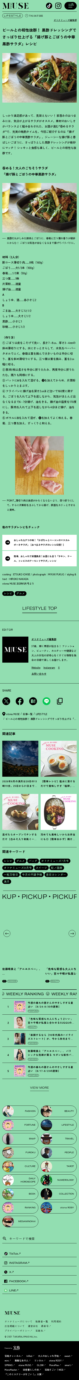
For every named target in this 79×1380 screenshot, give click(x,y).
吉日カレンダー (56, 874)
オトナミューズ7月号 (55, 861)
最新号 (45, 1326)
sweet (67, 1355)
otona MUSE (24, 1365)
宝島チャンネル (13, 1355)
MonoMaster (11, 1369)
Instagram (49, 667)
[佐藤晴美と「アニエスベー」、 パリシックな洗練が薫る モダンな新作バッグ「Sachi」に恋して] (22, 933)
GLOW (40, 1365)
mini (7, 1360)
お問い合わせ (38, 673)
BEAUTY (55, 981)
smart (68, 1365)
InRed (29, 1355)
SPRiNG (9, 1365)
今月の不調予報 (32, 874)
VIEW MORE (39, 1087)
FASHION (12, 981)
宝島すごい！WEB (54, 1369)
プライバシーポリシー (17, 1330)
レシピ (8, 593)
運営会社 (33, 1326)
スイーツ (41, 868)
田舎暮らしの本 (31, 1369)
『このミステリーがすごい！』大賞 (23, 1374)
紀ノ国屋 (57, 868)
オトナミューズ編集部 (65, 20)
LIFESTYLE (12, 15)
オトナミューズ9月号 (18, 868)
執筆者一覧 (41, 1321)
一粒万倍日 (11, 874)
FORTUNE (33, 1011)
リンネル (38, 1360)
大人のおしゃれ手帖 (48, 1355)
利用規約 (56, 1321)
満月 (7, 881)
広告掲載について (15, 1326)
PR (4, 981)
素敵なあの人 (21, 1360)
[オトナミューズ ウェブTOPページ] (41, 1313)
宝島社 (39, 1330)
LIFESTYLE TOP (39, 608)
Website (35, 667)
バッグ (33, 861)
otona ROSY (55, 1360)
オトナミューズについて (18, 1321)
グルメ (20, 593)
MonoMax (54, 1365)
